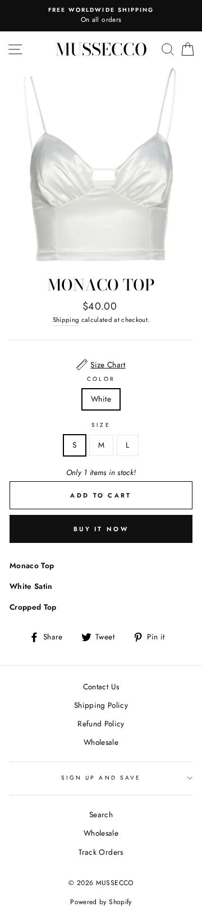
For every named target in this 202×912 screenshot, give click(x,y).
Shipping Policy (101, 705)
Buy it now (101, 528)
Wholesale (101, 742)
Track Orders (101, 852)
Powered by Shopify (100, 902)
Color (100, 379)
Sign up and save (101, 777)
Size (100, 425)
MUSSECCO (101, 49)
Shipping (66, 319)
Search (101, 814)
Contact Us (101, 686)
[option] (101, 16)
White (101, 398)
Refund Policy (100, 723)
